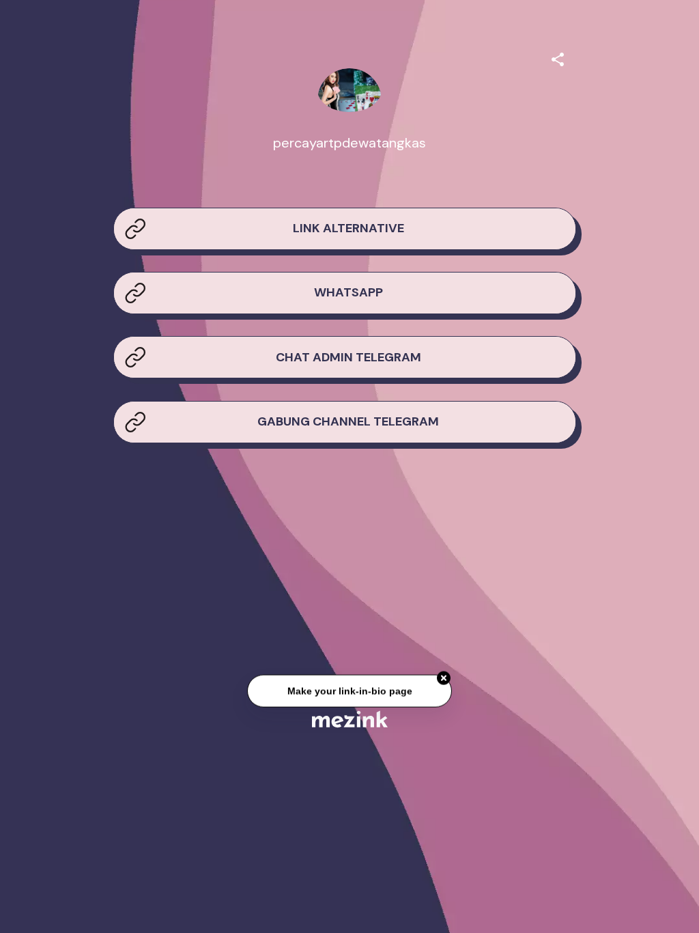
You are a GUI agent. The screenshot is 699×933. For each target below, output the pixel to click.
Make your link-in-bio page (349, 691)
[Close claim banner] (444, 678)
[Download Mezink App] (350, 719)
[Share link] (558, 57)
